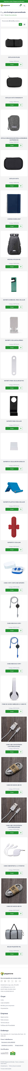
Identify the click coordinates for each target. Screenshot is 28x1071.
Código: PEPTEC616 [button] (14, 506)
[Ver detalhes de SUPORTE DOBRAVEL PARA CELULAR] (14, 284)
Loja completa (5, 1003)
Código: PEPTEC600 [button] (14, 789)
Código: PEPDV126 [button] (14, 101)
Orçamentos (4, 1008)
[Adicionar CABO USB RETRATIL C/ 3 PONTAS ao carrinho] (21, 873)
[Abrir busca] (24, 5)
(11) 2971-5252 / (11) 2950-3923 (8, 989)
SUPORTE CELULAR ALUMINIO (14, 340)
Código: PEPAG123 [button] (14, 223)
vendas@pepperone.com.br (8, 987)
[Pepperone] (5, 5)
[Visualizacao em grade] (20, 24)
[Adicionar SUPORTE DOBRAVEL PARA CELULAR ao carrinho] (21, 307)
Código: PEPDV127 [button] (14, 142)
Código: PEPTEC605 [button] (14, 587)
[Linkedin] (5, 981)
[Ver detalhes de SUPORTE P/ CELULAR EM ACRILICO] (14, 446)
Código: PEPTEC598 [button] (14, 829)
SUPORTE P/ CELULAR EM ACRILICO (14, 461)
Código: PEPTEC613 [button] (14, 384)
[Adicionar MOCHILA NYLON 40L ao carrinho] (21, 266)
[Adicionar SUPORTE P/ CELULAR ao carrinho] (21, 549)
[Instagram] (2, 981)
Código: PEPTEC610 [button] (14, 304)
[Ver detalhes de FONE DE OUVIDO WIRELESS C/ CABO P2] (14, 688)
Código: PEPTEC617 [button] (14, 546)
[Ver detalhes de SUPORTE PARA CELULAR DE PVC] (14, 365)
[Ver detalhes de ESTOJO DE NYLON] (14, 41)
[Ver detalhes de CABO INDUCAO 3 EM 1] (14, 608)
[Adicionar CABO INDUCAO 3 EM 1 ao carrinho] (21, 630)
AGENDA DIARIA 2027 (14, 219)
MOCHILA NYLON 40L (14, 259)
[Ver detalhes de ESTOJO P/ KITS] (14, 163)
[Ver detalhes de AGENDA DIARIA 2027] (14, 203)
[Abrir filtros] (2, 12)
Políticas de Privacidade (8, 1025)
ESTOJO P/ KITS (14, 178)
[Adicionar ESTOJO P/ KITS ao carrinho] (21, 185)
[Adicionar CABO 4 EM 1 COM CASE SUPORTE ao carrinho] (21, 590)
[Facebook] (9, 981)
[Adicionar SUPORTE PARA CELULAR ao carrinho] (21, 428)
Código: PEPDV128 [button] (14, 182)
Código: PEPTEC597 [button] (14, 910)
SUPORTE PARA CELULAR (14, 421)
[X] (12, 981)
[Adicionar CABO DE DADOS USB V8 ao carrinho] (21, 792)
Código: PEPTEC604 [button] (14, 627)
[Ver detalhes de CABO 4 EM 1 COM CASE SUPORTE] (14, 567)
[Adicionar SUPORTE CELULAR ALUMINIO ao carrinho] (21, 347)
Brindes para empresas (7, 1005)
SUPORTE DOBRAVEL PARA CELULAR (14, 300)
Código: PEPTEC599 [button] (14, 870)
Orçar (12, 64)
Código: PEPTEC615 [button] (14, 465)
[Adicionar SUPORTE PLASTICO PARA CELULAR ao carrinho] (21, 509)
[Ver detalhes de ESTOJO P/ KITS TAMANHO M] (14, 82)
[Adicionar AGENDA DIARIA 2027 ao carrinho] (21, 226)
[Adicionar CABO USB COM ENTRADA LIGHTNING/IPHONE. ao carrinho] (21, 751)
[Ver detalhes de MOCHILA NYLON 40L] (14, 244)
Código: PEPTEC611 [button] (14, 344)
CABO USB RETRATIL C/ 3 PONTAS (14, 866)
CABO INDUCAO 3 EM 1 (14, 623)
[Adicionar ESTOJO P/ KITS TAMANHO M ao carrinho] (21, 105)
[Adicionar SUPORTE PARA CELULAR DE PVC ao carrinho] (21, 388)
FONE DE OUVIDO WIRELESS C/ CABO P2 (14, 704)
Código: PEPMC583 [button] (14, 263)
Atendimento (4, 1066)
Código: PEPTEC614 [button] (14, 425)
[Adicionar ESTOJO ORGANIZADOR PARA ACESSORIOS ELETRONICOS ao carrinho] (21, 145)
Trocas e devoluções (6, 1068)
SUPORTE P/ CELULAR (14, 542)
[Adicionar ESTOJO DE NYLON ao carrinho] (21, 64)
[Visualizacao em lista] (24, 24)
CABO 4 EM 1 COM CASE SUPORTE (14, 583)
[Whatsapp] (16, 981)
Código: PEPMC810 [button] (14, 950)
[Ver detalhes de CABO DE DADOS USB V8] (14, 769)
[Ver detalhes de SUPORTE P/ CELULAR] (14, 527)
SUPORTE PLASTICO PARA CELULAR (14, 502)
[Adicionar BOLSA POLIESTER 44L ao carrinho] (21, 954)
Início (2, 1000)
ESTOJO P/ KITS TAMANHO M (14, 97)
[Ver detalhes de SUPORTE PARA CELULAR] (14, 405)
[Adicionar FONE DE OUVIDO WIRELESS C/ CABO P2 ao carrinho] (21, 711)
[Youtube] (20, 981)
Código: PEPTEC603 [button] (14, 667)
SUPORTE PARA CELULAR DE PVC (14, 380)
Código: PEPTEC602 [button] (14, 708)
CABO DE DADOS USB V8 (14, 785)
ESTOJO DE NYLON (14, 57)
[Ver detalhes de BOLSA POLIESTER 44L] (14, 931)
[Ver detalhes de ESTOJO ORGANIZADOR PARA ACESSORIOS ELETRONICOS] (14, 122)
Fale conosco (4, 1020)
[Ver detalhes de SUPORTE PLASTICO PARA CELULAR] (14, 486)
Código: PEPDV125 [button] (14, 61)
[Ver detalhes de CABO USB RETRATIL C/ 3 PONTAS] (14, 850)
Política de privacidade (15, 1066)
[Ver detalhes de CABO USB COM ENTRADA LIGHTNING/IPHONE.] (14, 729)
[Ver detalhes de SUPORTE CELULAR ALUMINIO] (14, 325)
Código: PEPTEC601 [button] (14, 748)
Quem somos (4, 1017)
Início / (2, 15)
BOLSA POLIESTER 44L (14, 946)
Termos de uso (5, 1022)
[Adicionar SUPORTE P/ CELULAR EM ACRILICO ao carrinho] (21, 468)
